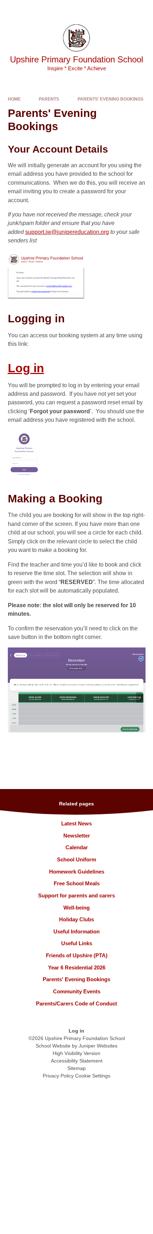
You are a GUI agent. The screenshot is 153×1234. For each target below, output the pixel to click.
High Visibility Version (76, 1053)
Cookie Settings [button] (92, 1076)
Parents (49, 99)
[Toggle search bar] (125, 9)
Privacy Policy (58, 1076)
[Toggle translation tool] (106, 9)
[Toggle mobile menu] (144, 9)
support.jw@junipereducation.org (67, 232)
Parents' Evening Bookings (110, 99)
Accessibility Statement (76, 1061)
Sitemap (76, 1068)
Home (14, 99)
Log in (26, 368)
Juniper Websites (98, 1046)
